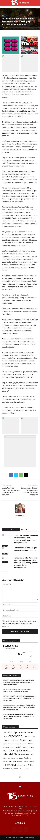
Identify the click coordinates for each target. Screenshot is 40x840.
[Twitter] (16, 475)
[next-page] (7, 573)
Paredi (5, 761)
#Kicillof (7, 732)
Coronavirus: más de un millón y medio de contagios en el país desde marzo (29, 491)
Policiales (4, 15)
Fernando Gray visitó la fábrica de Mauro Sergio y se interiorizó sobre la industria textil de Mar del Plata (19, 698)
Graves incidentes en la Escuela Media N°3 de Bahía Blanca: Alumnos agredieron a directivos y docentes (18, 682)
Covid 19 (30, 740)
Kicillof (18, 747)
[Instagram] (20, 520)
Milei (4, 758)
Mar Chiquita (15, 750)
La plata (31, 747)
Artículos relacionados (11, 530)
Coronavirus (10, 740)
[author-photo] (20, 513)
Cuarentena (11, 744)
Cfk (34, 736)
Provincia (9, 765)
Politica (26, 761)
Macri (5, 751)
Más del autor (26, 530)
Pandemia (27, 758)
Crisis (4, 744)
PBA (14, 761)
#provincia (20, 732)
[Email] (26, 475)
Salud (30, 765)
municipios (19, 758)
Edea (24, 744)
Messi (32, 755)
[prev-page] (3, 573)
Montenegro (11, 758)
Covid (23, 740)
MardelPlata (25, 755)
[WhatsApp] (21, 475)
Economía (18, 744)
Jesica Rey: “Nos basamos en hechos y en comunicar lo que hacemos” (11, 491)
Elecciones (30, 744)
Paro (10, 761)
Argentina (15, 736)
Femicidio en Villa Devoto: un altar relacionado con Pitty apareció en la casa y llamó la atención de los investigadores (26, 563)
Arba (5, 736)
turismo (6, 769)
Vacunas (22, 769)
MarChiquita (27, 751)
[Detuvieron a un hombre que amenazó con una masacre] (7, 550)
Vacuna (14, 768)
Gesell (12, 747)
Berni (25, 736)
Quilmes (19, 765)
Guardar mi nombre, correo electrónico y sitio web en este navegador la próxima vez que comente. (19, 623)
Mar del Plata (11, 754)
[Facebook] (11, 475)
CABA (29, 736)
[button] (3, 3)
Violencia (29, 769)
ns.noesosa (20, 516)
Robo (25, 765)
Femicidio (6, 747)
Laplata (24, 747)
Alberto (30, 733)
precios (31, 761)
